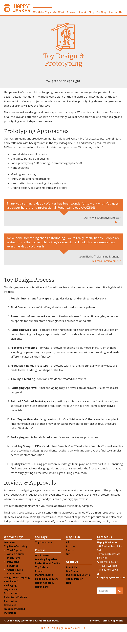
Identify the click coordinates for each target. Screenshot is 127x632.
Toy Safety (41, 567)
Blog (91, 12)
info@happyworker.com (111, 577)
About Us (72, 562)
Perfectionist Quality (47, 563)
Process (71, 12)
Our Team (72, 571)
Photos (70, 550)
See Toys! (41, 537)
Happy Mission (74, 578)
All (67, 542)
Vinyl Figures (14, 550)
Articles (70, 546)
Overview (9, 542)
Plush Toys (13, 557)
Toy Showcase (43, 542)
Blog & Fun (73, 537)
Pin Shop (101, 12)
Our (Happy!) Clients (78, 574)
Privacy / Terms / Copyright (106, 620)
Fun (68, 553)
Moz (118, 222)
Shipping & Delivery (46, 578)
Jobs (68, 582)
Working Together (46, 559)
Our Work (58, 12)
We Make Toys (42, 12)
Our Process (42, 555)
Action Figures (15, 553)
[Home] (17, 8)
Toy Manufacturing (15, 546)
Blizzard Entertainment (106, 261)
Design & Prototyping (17, 577)
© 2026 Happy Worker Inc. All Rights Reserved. (31, 620)
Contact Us (115, 12)
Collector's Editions (15, 597)
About (82, 12)
